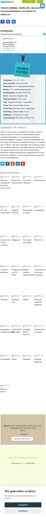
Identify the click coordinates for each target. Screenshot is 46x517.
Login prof (28, 1)
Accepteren (23, 505)
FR (40, 1)
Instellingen (23, 511)
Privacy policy (13, 458)
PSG (22, 463)
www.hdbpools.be (8, 50)
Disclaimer (34, 458)
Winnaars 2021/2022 (22, 439)
